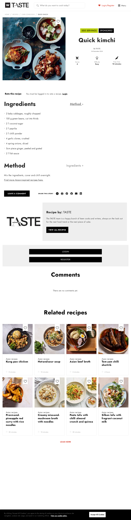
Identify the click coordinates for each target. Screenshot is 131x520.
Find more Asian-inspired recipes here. (23, 180)
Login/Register (107, 5)
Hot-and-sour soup (49, 361)
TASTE (98, 49)
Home (7, 14)
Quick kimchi (43, 14)
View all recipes (57, 230)
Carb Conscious (28, 14)
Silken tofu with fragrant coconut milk (112, 418)
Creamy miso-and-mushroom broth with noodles (48, 418)
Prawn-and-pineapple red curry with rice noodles (15, 420)
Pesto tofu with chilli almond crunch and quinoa (81, 418)
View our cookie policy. (59, 516)
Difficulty (97, 62)
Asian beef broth (80, 361)
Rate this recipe (13, 93)
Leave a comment (17, 193)
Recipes (15, 14)
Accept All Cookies (97, 514)
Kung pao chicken (17, 361)
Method (76, 104)
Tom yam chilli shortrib (110, 363)
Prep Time (116, 62)
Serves (77, 62)
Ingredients (74, 165)
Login (64, 93)
